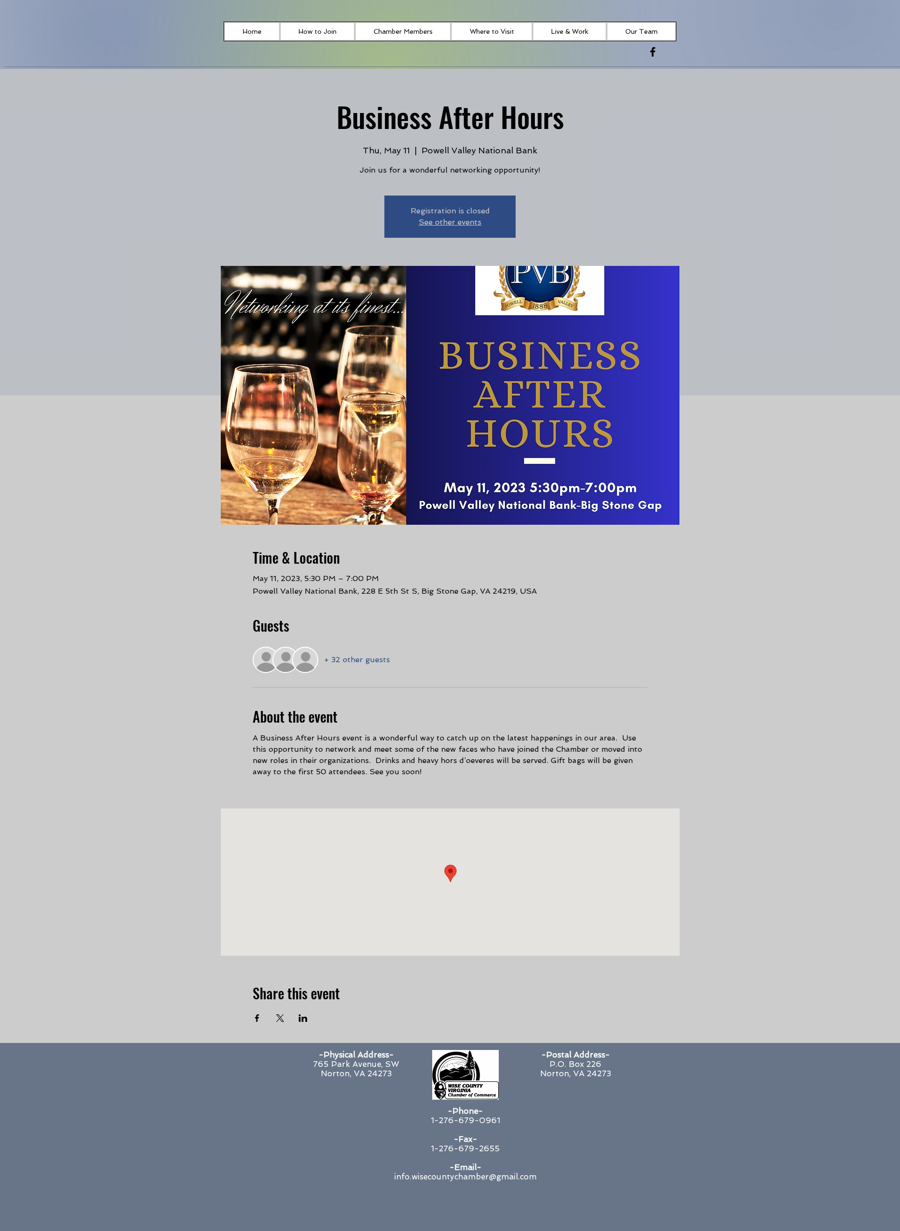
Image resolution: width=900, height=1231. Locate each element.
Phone (465, 1111)
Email (465, 1167)
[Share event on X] (280, 1018)
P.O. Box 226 (575, 1064)
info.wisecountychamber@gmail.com (465, 1176)
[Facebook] (652, 51)
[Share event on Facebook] (257, 1018)
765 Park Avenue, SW (356, 1064)
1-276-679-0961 (465, 1120)
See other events (450, 222)
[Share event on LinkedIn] (303, 1018)
